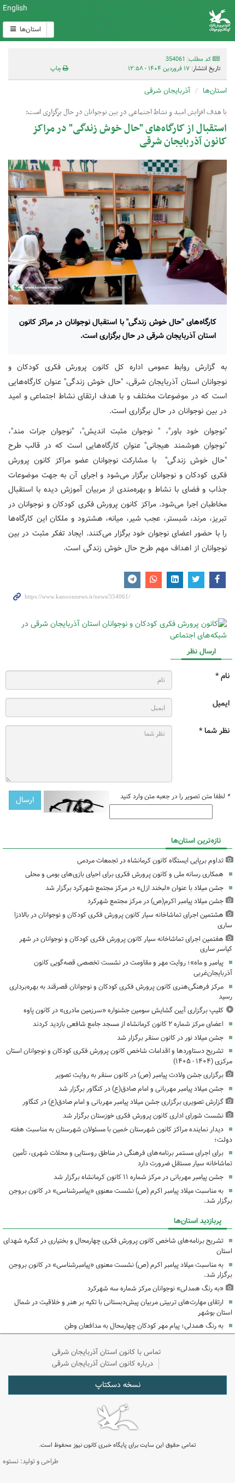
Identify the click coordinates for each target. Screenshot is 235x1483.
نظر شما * (214, 731)
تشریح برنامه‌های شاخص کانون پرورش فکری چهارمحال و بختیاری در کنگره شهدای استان (117, 1246)
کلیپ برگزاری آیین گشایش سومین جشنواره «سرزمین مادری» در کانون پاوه (124, 1010)
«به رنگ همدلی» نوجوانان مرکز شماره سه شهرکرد (155, 1288)
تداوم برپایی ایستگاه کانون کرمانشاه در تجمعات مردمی (150, 860)
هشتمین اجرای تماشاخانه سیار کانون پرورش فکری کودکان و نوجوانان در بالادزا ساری (123, 920)
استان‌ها (29, 29)
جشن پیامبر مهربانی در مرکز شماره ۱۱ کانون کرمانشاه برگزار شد (139, 1177)
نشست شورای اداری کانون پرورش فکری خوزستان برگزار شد (143, 1115)
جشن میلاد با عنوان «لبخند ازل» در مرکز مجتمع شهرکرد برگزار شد (134, 888)
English (15, 8)
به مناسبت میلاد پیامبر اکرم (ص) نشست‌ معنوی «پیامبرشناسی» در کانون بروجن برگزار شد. (120, 1196)
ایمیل (221, 703)
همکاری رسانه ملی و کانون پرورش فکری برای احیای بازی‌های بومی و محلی (124, 874)
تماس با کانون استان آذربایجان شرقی (106, 1352)
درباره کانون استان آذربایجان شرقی (102, 1363)
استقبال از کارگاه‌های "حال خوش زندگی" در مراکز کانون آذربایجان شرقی (129, 135)
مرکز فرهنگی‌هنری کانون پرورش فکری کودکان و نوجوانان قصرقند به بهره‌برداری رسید (120, 992)
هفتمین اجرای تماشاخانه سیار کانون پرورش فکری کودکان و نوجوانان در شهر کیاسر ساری (125, 944)
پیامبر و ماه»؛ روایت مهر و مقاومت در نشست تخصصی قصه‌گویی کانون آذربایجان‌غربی (133, 967)
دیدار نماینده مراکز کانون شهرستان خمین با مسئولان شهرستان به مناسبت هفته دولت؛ (121, 1134)
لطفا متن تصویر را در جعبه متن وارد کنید (175, 797)
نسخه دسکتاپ (117, 1385)
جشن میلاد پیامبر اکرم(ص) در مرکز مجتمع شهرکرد (155, 901)
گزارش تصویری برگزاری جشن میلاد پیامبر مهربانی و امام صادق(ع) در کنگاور (123, 1102)
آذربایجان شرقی (167, 91)
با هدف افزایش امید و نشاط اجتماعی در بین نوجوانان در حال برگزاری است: (126, 112)
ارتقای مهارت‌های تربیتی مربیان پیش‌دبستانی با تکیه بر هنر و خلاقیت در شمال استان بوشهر (123, 1307)
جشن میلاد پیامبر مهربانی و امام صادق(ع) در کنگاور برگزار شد (141, 1089)
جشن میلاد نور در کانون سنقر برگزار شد (170, 1038)
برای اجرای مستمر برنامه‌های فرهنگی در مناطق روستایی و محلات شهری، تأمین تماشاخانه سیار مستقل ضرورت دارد (122, 1158)
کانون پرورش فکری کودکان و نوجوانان (156, 20)
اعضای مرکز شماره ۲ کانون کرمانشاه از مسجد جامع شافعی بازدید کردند (128, 1024)
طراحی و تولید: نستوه (30, 1461)
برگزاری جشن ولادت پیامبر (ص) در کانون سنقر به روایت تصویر (139, 1075)
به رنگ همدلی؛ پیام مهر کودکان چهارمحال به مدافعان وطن (144, 1326)
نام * (222, 676)
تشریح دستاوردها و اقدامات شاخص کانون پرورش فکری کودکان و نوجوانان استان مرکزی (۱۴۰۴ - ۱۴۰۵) (119, 1056)
